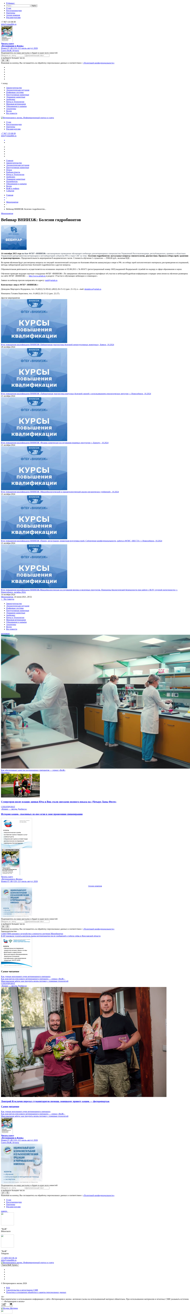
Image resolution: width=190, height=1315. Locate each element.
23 (7, 926)
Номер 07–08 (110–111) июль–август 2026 (19, 48)
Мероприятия (12, 202)
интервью (5, 633)
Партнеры (10, 13)
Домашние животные (15, 97)
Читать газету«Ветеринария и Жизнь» (12, 44)
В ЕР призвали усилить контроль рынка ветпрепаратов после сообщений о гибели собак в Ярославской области (51, 936)
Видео (9, 111)
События (10, 191)
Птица (9, 170)
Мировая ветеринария (16, 104)
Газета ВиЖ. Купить (10, 50)
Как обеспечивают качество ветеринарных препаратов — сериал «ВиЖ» (33, 770)
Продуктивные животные (17, 95)
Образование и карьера (16, 106)
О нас (8, 8)
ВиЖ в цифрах (12, 188)
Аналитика (11, 109)
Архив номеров (13, 15)
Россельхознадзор (14, 10)
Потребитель (12, 181)
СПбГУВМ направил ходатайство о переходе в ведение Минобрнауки (32, 934)
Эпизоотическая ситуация (17, 90)
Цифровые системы (15, 92)
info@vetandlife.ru (8, 24)
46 (7, 60)
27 (3, 1193)
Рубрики (10, 3)
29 (3, 60)
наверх (4, 1211)
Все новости (11, 113)
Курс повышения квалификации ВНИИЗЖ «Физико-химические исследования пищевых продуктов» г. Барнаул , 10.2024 (54, 443)
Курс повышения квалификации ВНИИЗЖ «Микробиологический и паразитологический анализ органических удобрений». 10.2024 (60, 492)
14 (3, 926)
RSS (8, 1288)
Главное (9, 160)
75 (7, 1193)
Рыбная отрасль (13, 172)
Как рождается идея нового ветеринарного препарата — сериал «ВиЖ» (33, 979)
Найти (34, 6)
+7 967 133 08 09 (8, 133)
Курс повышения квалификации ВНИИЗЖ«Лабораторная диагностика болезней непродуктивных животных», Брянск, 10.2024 (57, 344)
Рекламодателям (13, 17)
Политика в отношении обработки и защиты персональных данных (36, 1292)
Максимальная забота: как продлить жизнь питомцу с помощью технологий (34, 981)
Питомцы (5, 772)
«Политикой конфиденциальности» (99, 63)
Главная (9, 195)
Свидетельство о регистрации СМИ (22, 1290)
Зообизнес (10, 99)
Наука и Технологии (15, 102)
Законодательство (14, 88)
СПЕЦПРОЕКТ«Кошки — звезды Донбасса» (14, 808)
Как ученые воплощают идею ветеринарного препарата (25, 976)
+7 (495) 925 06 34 (9, 1258)
